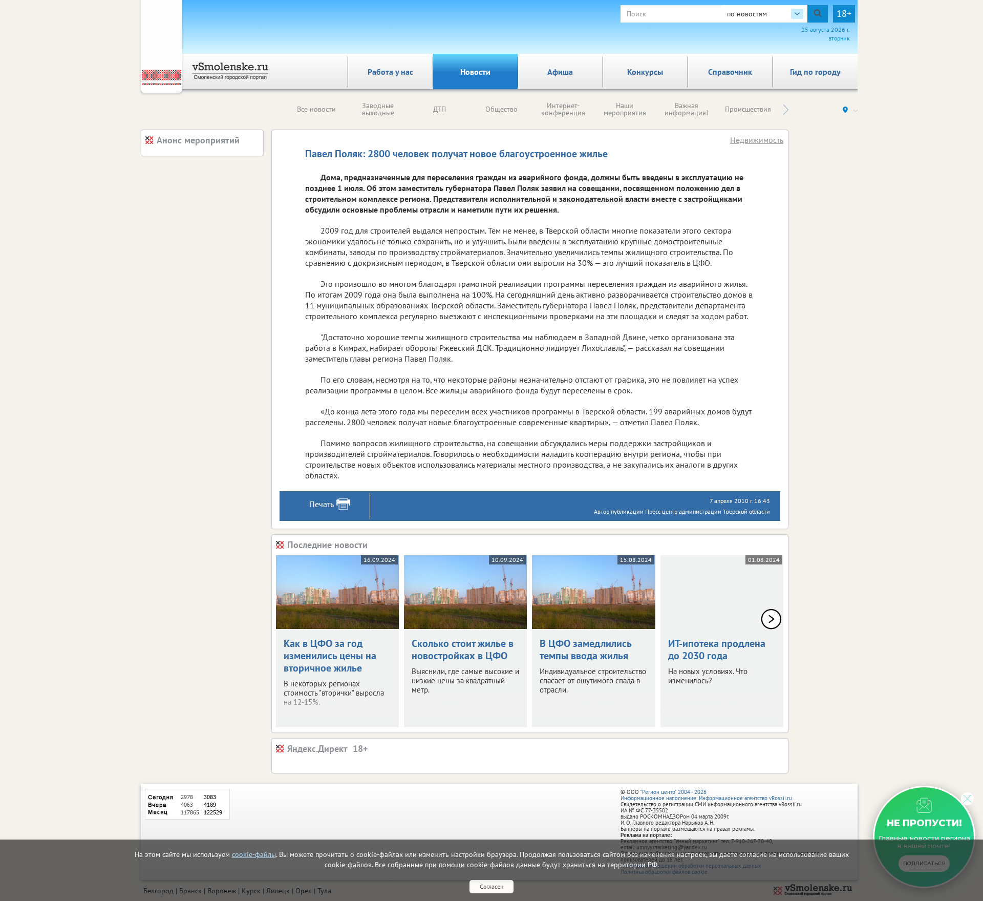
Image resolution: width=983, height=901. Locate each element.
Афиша (560, 72)
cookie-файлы (254, 854)
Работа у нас (390, 72)
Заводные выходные (378, 109)
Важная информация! (686, 109)
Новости (475, 72)
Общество (501, 109)
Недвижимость (756, 140)
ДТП (439, 109)
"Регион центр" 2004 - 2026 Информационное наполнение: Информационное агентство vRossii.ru (706, 795)
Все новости (316, 109)
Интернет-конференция (563, 109)
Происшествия (748, 109)
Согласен (491, 886)
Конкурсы (645, 72)
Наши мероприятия (625, 109)
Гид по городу (815, 72)
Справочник (730, 72)
